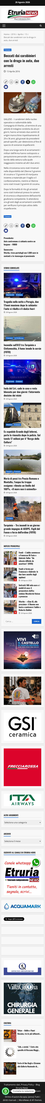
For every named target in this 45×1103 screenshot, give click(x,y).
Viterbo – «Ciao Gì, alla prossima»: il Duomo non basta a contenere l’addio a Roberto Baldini (10, 607)
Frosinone (10, 381)
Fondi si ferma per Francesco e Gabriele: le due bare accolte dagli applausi (10, 574)
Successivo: (21, 253)
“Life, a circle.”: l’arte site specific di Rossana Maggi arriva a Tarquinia (28, 1048)
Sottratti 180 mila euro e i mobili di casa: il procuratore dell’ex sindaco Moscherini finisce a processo (10, 591)
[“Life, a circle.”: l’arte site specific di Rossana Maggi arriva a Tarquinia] (10, 1052)
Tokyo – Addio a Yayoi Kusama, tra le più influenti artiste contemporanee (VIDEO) (29, 1032)
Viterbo (9, 425)
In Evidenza (19, 338)
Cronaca (7, 50)
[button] (4, 25)
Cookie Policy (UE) (11, 1091)
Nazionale (10, 295)
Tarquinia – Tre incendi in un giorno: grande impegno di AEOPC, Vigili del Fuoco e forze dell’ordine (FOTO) (22, 528)
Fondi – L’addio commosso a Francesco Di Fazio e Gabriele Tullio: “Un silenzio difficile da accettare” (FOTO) (10, 558)
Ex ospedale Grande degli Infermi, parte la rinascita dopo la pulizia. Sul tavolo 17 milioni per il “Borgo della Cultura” (22, 437)
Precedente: (19, 241)
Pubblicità (26, 1091)
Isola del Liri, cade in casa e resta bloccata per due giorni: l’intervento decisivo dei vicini (22, 391)
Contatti (36, 1091)
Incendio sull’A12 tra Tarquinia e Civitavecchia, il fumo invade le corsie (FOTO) (22, 348)
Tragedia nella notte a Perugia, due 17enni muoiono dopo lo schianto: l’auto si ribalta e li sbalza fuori (21, 305)
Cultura (7, 1023)
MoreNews (24, 1100)
